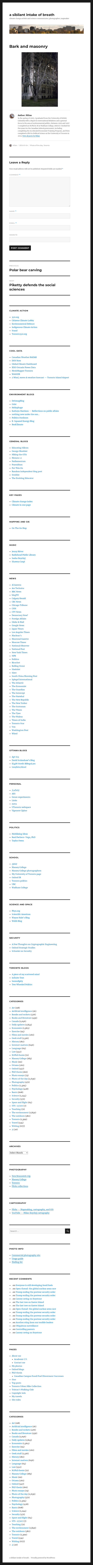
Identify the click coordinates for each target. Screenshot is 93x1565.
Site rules (16, 1400)
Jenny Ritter (17, 551)
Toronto (47, 145)
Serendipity (17, 981)
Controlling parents (25, 1329)
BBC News (16, 591)
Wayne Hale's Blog (21, 917)
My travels (17, 1396)
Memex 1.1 (17, 458)
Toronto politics (19, 881)
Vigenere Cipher (19, 810)
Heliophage (17, 407)
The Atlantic (18, 683)
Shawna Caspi (18, 561)
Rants (14, 1092)
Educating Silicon (20, 448)
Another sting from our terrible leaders (34, 1322)
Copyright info (19, 1393)
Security (16, 1099)
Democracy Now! (20, 615)
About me (16, 1356)
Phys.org (16, 911)
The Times (17, 710)
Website (13, 235)
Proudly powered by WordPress (43, 1558)
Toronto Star (18, 723)
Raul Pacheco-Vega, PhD (23, 837)
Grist (14, 404)
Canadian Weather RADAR (24, 357)
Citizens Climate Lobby (23, 320)
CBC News (16, 602)
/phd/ (14, 864)
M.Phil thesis (18, 1055)
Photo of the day (36, 145)
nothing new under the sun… (26, 414)
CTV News (16, 612)
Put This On (17, 468)
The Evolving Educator (22, 478)
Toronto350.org (19, 334)
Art (13, 1008)
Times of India (19, 720)
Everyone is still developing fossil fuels (34, 1285)
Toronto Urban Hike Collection (26, 1386)
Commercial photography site (26, 1255)
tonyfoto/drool (19, 767)
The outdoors (18, 1116)
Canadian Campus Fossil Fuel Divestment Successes (39, 1376)
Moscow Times (19, 642)
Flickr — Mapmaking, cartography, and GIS (33, 1209)
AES (14, 793)
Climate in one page (21, 505)
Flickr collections (20, 1186)
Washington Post (20, 730)
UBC (14, 884)
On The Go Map (19, 528)
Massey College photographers (26, 870)
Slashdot (16, 669)
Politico (15, 659)
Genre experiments (21, 797)
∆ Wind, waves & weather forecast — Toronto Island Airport (40, 377)
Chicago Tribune (19, 605)
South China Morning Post (24, 676)
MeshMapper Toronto (22, 371)
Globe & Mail (18, 622)
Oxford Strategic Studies (23, 947)
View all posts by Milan (31, 136)
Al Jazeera (16, 585)
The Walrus (17, 716)
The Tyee (16, 713)
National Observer (20, 645)
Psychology (17, 1089)
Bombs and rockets (21, 1014)
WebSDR (16, 374)
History (15, 1041)
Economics (17, 1028)
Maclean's (17, 635)
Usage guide (17, 1258)
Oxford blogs (18, 1369)
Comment (14, 175)
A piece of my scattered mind (25, 974)
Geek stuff (17, 1038)
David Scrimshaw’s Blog (23, 760)
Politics (15, 1085)
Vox (14, 727)
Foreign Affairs (19, 618)
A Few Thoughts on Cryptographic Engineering (34, 944)
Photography (18, 1082)
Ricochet (16, 662)
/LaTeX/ (15, 790)
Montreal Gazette (20, 639)
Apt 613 (15, 757)
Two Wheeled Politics (22, 984)
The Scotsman (19, 706)
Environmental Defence (23, 324)
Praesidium (17, 464)
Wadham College (20, 887)
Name (12, 211)
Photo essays (18, 1075)
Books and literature (21, 1018)
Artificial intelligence (22, 1011)
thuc (14, 1379)
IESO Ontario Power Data (24, 367)
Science (15, 1095)
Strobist (15, 475)
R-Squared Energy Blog (23, 421)
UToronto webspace (21, 807)
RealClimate (17, 424)
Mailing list (17, 1262)
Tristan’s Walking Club (23, 1389)
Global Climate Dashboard (24, 364)
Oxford (15, 1068)
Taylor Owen (18, 840)
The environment (20, 1112)
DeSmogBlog (18, 401)
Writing (15, 1126)
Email (13, 223)
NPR (14, 656)
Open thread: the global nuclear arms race (36, 1288)
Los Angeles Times (21, 632)
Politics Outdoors (20, 418)
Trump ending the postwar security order (35, 1292)
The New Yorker (19, 703)
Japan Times (18, 629)
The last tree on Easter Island (30, 1302)
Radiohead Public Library (24, 555)
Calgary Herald (19, 598)
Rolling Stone (18, 666)
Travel (15, 1122)
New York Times (19, 652)
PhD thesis (17, 1072)
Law (14, 1051)
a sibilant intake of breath (31, 15)
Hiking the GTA (19, 454)
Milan (15, 145)
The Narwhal (18, 696)
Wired (14, 733)
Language (16, 1048)
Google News (18, 625)
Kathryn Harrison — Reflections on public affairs (35, 411)
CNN (14, 608)
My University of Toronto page (26, 874)
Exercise (16, 1031)
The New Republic (20, 700)
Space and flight (19, 1102)
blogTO (15, 595)
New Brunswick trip (21, 1176)
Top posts (16, 1383)
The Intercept (18, 693)
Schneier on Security (22, 951)
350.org (15, 317)
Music (14, 1062)
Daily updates (18, 1024)
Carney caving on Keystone (29, 1299)
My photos (17, 1366)
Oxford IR (16, 877)
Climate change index (22, 501)
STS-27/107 (17, 1106)
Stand (14, 330)
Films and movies (20, 1035)
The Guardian (18, 689)
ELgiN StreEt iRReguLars (23, 763)
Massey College (19, 867)
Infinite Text (18, 978)
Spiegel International (22, 679)
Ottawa (15, 1065)
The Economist (19, 686)
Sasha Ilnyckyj (19, 558)
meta (14, 804)
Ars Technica (18, 588)
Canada (15, 1021)
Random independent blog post (27, 471)
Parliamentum (19, 461)
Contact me (19, 1362)
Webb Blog (17, 921)
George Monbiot (19, 451)
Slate (14, 673)
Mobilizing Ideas (20, 834)
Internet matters (20, 1045)
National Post (18, 649)
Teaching (16, 1109)
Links (14, 800)
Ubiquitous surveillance (27, 1326)
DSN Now (16, 360)
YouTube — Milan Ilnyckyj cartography (30, 1213)
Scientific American (21, 914)
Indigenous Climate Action (24, 327)
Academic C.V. (20, 1359)
